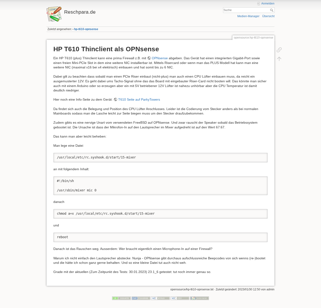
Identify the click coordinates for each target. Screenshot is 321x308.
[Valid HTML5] (160, 298)
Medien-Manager (248, 16)
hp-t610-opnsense (86, 29)
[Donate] (121, 298)
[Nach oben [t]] (279, 58)
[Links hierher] (279, 49)
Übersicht (268, 16)
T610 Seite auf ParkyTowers (139, 99)
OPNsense (160, 58)
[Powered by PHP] (141, 298)
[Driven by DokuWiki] (199, 298)
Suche (272, 10)
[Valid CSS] (180, 298)
